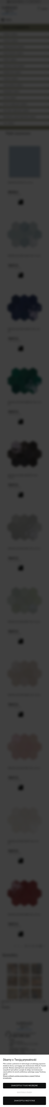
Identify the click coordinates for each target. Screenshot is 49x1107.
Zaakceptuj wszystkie (24, 1101)
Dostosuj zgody (24, 1092)
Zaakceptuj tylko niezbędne (24, 1086)
